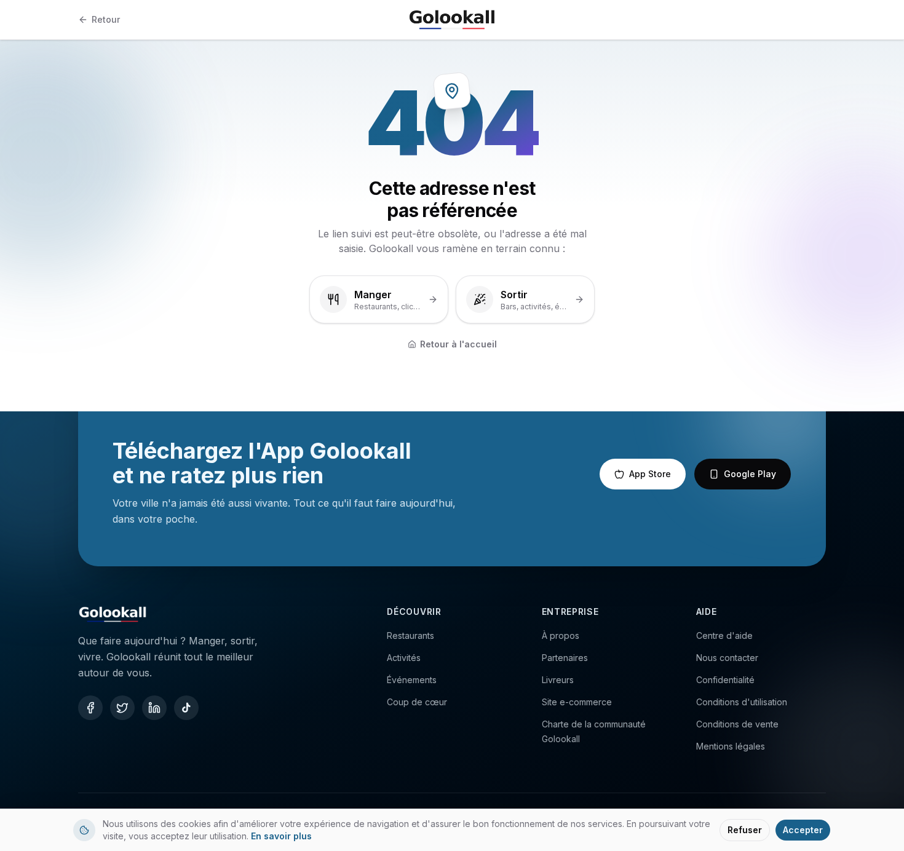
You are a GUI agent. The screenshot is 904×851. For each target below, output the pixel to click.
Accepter (803, 830)
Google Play (750, 474)
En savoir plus (281, 836)
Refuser (745, 830)
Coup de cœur (417, 702)
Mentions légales (730, 746)
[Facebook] (90, 707)
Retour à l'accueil (458, 344)
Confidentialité (725, 680)
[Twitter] (122, 707)
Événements (412, 680)
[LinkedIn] (154, 707)
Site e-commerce (577, 702)
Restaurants (410, 635)
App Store (650, 474)
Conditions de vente (737, 724)
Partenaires (565, 657)
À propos (560, 635)
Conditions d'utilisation (741, 702)
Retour (106, 19)
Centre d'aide (724, 635)
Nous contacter (727, 657)
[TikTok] (186, 707)
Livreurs (558, 680)
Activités (404, 657)
